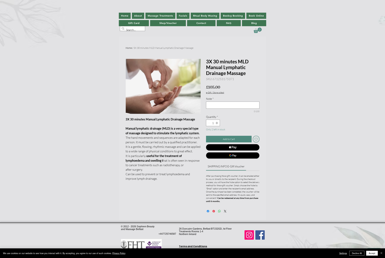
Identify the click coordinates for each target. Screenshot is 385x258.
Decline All (357, 253)
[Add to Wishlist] (256, 139)
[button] (258, 30)
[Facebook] (260, 235)
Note (210, 98)
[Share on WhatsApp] (219, 211)
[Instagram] (249, 235)
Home (129, 47)
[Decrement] (208, 123)
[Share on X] (225, 211)
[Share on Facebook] (208, 211)
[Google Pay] (232, 155)
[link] (226, 166)
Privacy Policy (118, 253)
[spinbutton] (213, 123)
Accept (372, 253)
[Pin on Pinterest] (214, 211)
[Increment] (217, 123)
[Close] (381, 253)
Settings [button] (343, 253)
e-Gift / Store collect (215, 92)
